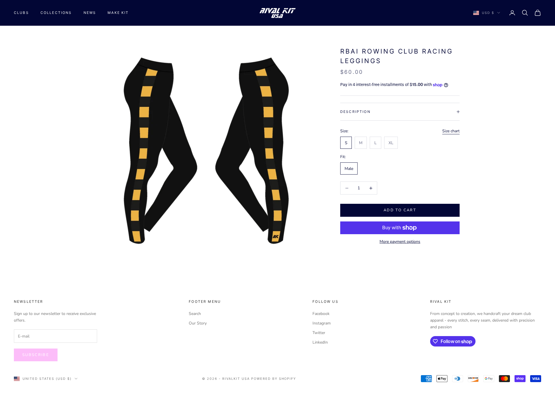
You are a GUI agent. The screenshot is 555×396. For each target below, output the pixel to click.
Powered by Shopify (273, 379)
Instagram (321, 323)
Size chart (451, 131)
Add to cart (400, 210)
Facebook (321, 313)
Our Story (198, 323)
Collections (56, 12)
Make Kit (118, 12)
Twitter (318, 333)
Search (195, 313)
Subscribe (35, 355)
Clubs (21, 12)
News (90, 12)
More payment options (400, 241)
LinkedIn (320, 342)
